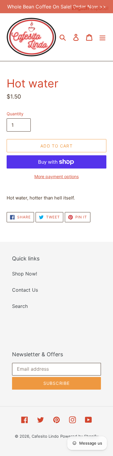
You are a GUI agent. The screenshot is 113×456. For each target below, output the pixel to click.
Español (99, 8)
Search (20, 306)
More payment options (56, 176)
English (80, 8)
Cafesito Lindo (45, 436)
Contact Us (25, 290)
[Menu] (102, 37)
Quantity (15, 113)
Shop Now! (24, 274)
